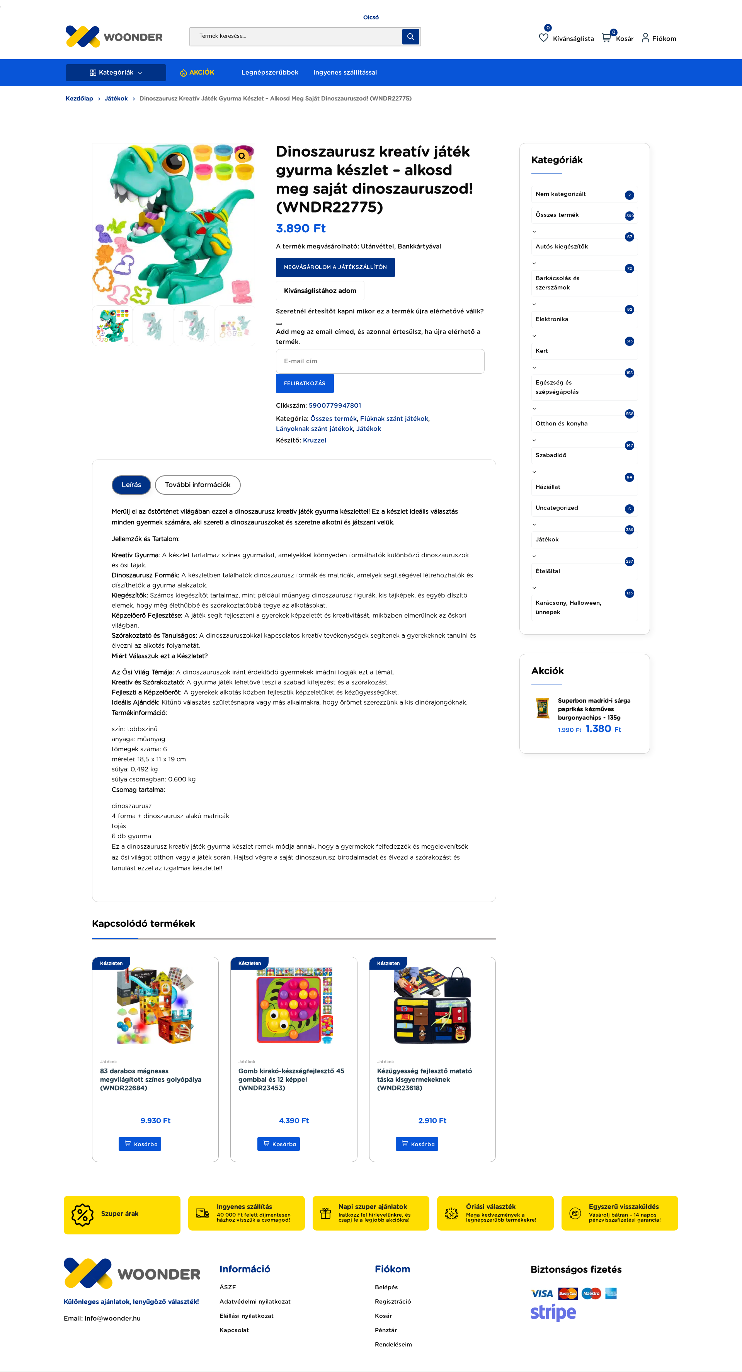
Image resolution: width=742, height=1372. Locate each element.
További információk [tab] (198, 485)
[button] (242, 156)
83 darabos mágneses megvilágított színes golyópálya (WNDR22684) (150, 1079)
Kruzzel (315, 440)
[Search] (410, 36)
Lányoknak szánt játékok (314, 429)
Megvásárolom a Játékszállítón (335, 267)
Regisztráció (393, 1302)
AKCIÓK (201, 73)
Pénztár (386, 1330)
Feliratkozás (305, 383)
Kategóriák (116, 73)
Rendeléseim (393, 1345)
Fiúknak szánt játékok (394, 419)
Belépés (386, 1287)
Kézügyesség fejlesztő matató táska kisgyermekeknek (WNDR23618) (424, 1079)
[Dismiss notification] (279, 324)
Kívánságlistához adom (320, 291)
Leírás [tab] (131, 485)
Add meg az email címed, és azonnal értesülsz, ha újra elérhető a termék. (378, 337)
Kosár (383, 1316)
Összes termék (333, 419)
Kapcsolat (234, 1330)
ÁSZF (228, 1287)
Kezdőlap (79, 99)
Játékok (116, 99)
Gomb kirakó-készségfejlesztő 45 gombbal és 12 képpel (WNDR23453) (291, 1079)
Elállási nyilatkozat (247, 1316)
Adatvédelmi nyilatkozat (255, 1302)
